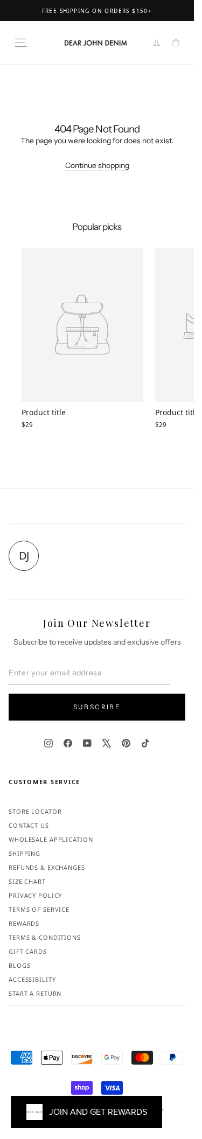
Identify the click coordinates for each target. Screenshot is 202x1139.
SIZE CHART (27, 881)
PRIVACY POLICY (35, 895)
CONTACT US (29, 825)
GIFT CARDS (28, 951)
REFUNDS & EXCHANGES (47, 867)
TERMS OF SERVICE (39, 909)
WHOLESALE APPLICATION (51, 839)
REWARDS (24, 923)
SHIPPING (24, 853)
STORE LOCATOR (35, 811)
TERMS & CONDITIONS (45, 937)
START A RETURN (35, 993)
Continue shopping (97, 165)
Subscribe (97, 707)
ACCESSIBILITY (32, 979)
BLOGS (19, 965)
